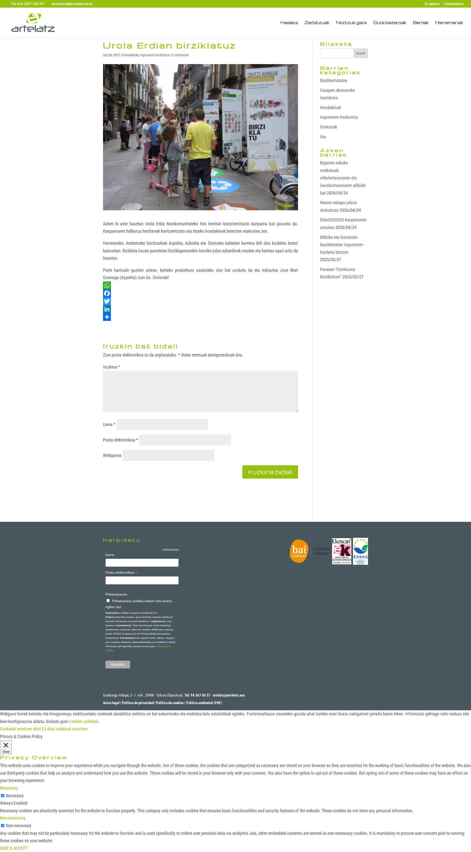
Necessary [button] (9, 788)
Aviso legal (111, 703)
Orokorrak (328, 126)
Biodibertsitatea (333, 80)
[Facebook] (200, 293)
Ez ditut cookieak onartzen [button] (65, 728)
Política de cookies (170, 703)
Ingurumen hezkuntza (155, 55)
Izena (109, 424)
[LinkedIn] (200, 309)
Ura (323, 136)
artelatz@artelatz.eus (229, 695)
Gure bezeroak (389, 23)
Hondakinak (130, 55)
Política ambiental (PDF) (204, 703)
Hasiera (289, 23)
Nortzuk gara (351, 23)
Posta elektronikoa (120, 439)
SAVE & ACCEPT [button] (14, 848)
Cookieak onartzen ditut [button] (20, 728)
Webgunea (112, 455)
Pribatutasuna (116, 594)
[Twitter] (200, 301)
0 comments (180, 55)
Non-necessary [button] (13, 818)
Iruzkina (111, 366)
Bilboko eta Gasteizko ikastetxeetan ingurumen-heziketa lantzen (342, 245)
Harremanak (449, 23)
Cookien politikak (83, 721)
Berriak (421, 23)
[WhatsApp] (200, 285)
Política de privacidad (138, 703)
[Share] (200, 317)
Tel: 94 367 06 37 (27, 3)
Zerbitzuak (316, 23)
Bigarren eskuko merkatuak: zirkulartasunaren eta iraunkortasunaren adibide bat (343, 177)
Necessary (15, 795)
